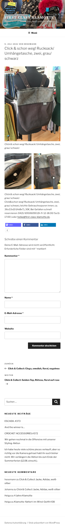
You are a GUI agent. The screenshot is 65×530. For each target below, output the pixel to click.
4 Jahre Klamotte (23, 495)
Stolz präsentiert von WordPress (44, 522)
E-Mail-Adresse (14, 313)
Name (9, 297)
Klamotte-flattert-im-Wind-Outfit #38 (34, 501)
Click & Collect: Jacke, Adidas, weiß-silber (38, 489)
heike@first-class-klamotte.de (33, 217)
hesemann (30, 44)
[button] (13, 225)
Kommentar (12, 256)
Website (9, 328)
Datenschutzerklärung (15, 522)
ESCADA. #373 (13, 421)
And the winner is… (15, 427)
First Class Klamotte (29, 17)
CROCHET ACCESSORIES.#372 (21, 433)
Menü (34, 33)
